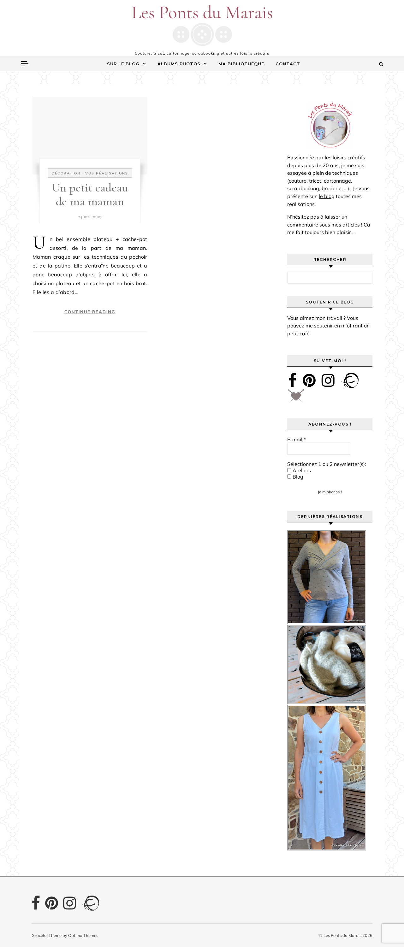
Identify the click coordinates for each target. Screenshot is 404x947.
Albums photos (178, 63)
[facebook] (292, 380)
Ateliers (301, 470)
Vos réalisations (106, 173)
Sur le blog (123, 63)
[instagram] (328, 380)
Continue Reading (90, 311)
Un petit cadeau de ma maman (90, 194)
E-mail (296, 439)
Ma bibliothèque (241, 63)
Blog (297, 477)
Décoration (66, 173)
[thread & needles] (296, 398)
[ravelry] (350, 380)
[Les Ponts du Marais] (202, 25)
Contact (288, 63)
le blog (327, 196)
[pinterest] (309, 380)
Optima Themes (83, 935)
